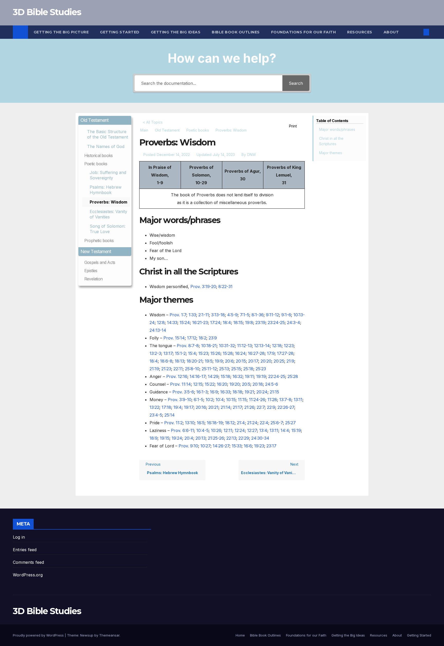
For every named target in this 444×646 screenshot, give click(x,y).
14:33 (172, 322)
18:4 (227, 322)
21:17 (237, 407)
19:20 (234, 384)
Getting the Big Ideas (176, 32)
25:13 (224, 368)
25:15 (236, 368)
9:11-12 (272, 314)
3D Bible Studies (47, 12)
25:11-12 (209, 368)
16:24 (240, 353)
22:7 (261, 407)
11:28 (272, 399)
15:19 (296, 430)
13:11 (298, 399)
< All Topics (153, 122)
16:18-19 (215, 422)
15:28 (228, 353)
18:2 (202, 337)
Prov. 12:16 (176, 376)
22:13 (231, 438)
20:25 (279, 361)
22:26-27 (286, 407)
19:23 (259, 445)
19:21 (249, 391)
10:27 (205, 445)
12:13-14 (262, 345)
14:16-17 (198, 376)
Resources (359, 32)
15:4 (192, 353)
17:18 (166, 407)
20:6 (229, 361)
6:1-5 (198, 399)
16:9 (214, 391)
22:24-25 (276, 376)
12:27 (252, 430)
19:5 (208, 361)
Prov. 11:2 (173, 422)
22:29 (243, 438)
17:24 (215, 322)
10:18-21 (209, 345)
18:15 (238, 322)
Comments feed (28, 562)
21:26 (249, 407)
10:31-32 (227, 345)
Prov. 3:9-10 (179, 399)
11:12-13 (244, 345)
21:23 (166, 368)
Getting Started (120, 32)
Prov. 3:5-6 (183, 391)
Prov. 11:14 (180, 384)
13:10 (190, 422)
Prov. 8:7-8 (188, 345)
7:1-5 (244, 314)
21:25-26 (216, 438)
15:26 (215, 353)
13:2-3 (155, 353)
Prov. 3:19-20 (203, 286)
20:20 (266, 361)
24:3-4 (293, 322)
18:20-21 (194, 361)
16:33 (225, 391)
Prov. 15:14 (174, 337)
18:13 (179, 361)
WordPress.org (28, 574)
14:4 (285, 430)
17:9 (271, 353)
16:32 (238, 376)
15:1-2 (180, 353)
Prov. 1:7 (178, 314)
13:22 (154, 407)
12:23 (289, 345)
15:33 (237, 445)
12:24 (240, 430)
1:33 (192, 314)
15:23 (203, 353)
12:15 (197, 384)
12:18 (277, 345)
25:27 (290, 422)
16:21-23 (200, 322)
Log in (19, 537)
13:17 (168, 353)
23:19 (260, 322)
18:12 (230, 422)
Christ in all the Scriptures (331, 141)
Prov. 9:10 (188, 445)
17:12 (191, 337)
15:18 (225, 376)
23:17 (271, 445)
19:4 (177, 407)
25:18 (248, 368)
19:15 (164, 438)
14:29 (213, 376)
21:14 (225, 407)
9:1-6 (286, 314)
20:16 (201, 407)
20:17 (253, 361)
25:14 (169, 415)
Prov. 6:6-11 (182, 430)
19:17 (188, 407)
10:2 (209, 399)
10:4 (220, 399)
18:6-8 (166, 361)
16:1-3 (202, 391)
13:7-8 (285, 399)
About (391, 32)
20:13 (201, 438)
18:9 (154, 438)
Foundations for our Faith (303, 32)
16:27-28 (256, 353)
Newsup (86, 635)
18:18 (237, 391)
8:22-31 (225, 286)
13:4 (263, 430)
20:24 (261, 391)
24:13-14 (158, 330)
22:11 (178, 368)
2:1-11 (203, 314)
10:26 (216, 430)
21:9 (290, 361)
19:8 (249, 322)
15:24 (185, 322)
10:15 (231, 399)
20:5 (246, 384)
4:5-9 (232, 314)
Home (240, 635)
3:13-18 (218, 314)
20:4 (188, 438)
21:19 (154, 368)
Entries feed (24, 549)
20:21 (213, 407)
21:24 (252, 422)
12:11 (228, 430)
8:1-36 (258, 314)
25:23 (261, 368)
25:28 (293, 376)
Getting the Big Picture (61, 32)
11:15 (242, 399)
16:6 (248, 445)
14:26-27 (221, 445)
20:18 (258, 384)
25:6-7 (277, 422)
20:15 (241, 361)
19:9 (219, 361)
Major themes (330, 153)
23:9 (213, 337)
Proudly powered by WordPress (39, 635)
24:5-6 (271, 384)
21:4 (241, 422)
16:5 (201, 422)
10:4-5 (202, 430)
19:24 (177, 438)
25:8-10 (192, 368)
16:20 (222, 384)
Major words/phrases (337, 129)
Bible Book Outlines (236, 32)
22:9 (271, 407)
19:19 (261, 376)
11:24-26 (257, 399)
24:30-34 (260, 438)
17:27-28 (285, 353)
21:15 (274, 391)
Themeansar (109, 635)
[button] (417, 32)
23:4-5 (156, 415)
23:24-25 (276, 322)
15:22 (210, 384)
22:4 (264, 422)
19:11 (249, 376)
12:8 (161, 322)
